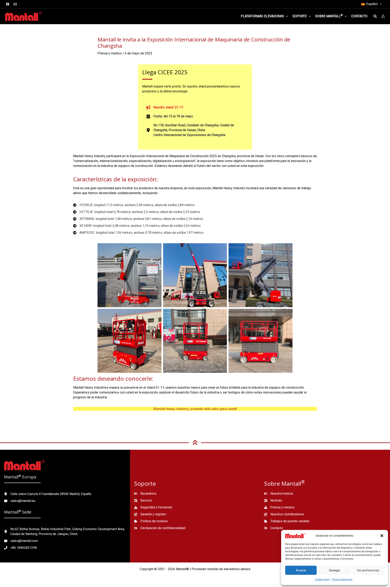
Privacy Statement (342, 579)
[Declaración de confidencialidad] (159, 528)
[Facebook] (7, 4)
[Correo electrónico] (15, 4)
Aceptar (301, 570)
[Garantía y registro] (150, 514)
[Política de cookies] (151, 521)
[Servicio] (143, 500)
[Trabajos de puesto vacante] (286, 521)
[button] (382, 536)
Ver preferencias (368, 570)
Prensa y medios (110, 53)
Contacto (359, 16)
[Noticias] (273, 500)
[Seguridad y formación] (153, 507)
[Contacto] (273, 528)
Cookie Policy (322, 579)
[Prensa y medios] (279, 507)
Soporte (299, 16)
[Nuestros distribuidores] (284, 514)
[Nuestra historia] (278, 493)
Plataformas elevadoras (262, 16)
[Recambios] (145, 493)
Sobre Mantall (329, 16)
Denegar (334, 570)
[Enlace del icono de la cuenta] (383, 16)
